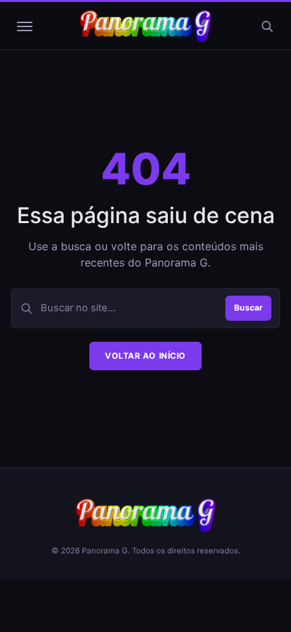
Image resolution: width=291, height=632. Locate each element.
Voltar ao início (145, 356)
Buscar (248, 307)
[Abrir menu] (24, 26)
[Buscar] (266, 26)
